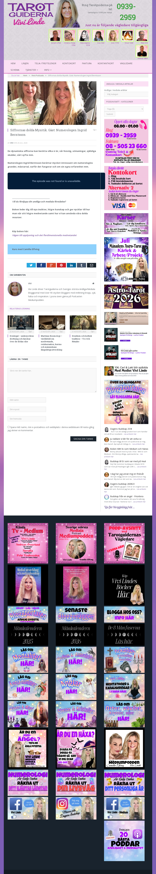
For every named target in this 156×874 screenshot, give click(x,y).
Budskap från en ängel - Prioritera (126, 496)
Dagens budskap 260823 (122, 483)
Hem (13, 63)
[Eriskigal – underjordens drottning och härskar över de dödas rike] (21, 324)
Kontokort (69, 63)
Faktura (87, 63)
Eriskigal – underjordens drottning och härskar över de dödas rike (22, 339)
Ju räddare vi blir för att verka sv (125, 438)
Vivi (11, 143)
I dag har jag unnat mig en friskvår (127, 473)
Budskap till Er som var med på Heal (128, 461)
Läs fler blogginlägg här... (119, 507)
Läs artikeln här (130, 434)
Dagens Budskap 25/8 (121, 428)
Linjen (24, 63)
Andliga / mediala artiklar (115, 90)
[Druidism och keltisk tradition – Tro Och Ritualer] (83, 324)
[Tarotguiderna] (45, 13)
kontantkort (106, 63)
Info (46, 69)
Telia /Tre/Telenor (45, 63)
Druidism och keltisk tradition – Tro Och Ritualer (82, 339)
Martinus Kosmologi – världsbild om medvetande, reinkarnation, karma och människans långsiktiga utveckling (51, 343)
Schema (15, 69)
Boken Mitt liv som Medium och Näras (129, 448)
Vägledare (126, 63)
